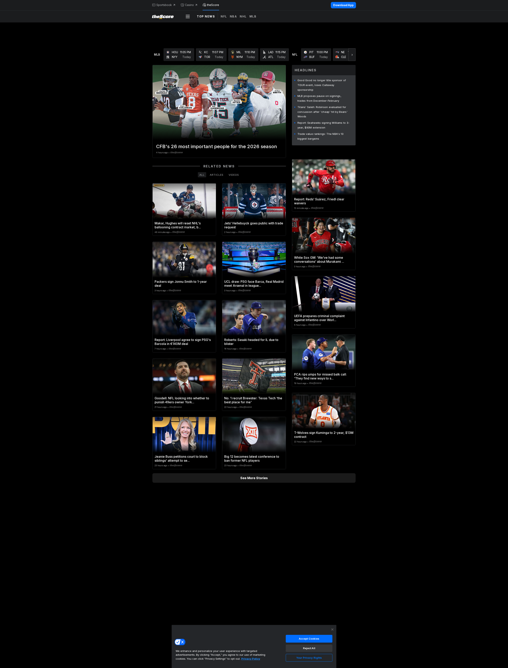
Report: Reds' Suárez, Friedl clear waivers (319, 201)
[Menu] (187, 16)
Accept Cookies (309, 638)
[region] (254, 646)
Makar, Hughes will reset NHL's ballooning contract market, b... (178, 225)
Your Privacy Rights (309, 657)
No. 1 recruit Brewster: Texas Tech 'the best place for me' (253, 400)
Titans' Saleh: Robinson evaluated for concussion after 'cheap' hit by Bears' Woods (322, 111)
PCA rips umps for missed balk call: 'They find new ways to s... (320, 376)
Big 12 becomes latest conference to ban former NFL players (251, 458)
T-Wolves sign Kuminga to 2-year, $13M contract (323, 435)
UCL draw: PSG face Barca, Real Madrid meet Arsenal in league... (254, 284)
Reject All (309, 648)
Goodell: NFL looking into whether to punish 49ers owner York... (182, 400)
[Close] (332, 629)
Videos (234, 174)
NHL (243, 16)
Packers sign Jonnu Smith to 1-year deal (181, 284)
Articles (216, 174)
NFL (224, 16)
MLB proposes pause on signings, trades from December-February (319, 98)
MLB (253, 16)
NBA (233, 16)
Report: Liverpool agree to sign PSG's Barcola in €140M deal (183, 342)
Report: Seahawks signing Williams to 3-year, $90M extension (323, 125)
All (202, 174)
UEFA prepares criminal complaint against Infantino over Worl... (319, 318)
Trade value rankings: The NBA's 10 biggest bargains (320, 136)
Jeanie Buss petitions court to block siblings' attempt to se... (181, 458)
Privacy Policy (250, 658)
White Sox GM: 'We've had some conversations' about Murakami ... (319, 260)
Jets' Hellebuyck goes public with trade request (253, 225)
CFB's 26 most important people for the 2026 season (216, 146)
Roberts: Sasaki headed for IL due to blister (251, 342)
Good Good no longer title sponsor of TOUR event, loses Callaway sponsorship (321, 85)
